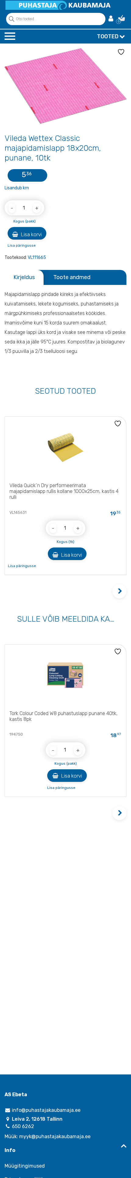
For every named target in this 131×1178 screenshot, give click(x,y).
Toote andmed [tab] (71, 277)
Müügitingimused (25, 1166)
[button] (119, 591)
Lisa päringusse (22, 245)
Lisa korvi (30, 234)
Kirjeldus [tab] (24, 277)
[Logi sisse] (110, 19)
